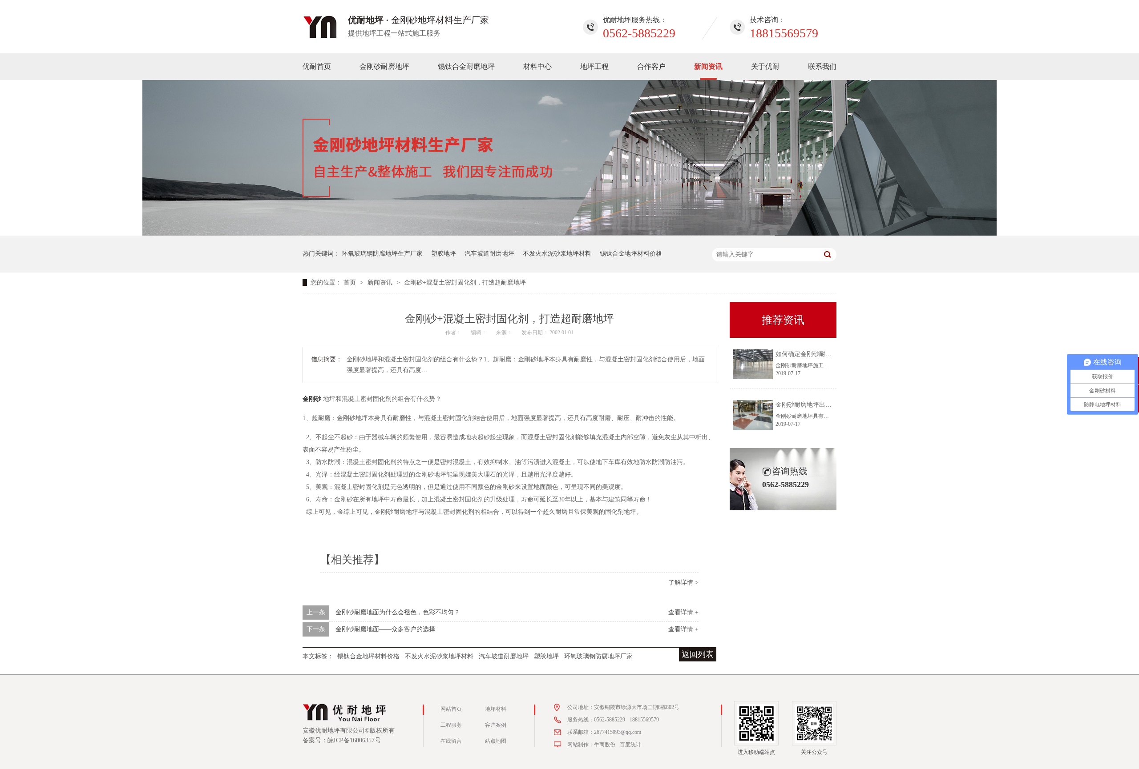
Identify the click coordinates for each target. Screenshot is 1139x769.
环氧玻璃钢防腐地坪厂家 (598, 656)
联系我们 (822, 66)
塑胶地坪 (443, 253)
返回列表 (698, 654)
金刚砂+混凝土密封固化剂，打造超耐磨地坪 (465, 282)
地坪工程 (594, 66)
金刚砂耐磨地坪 (384, 66)
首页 (350, 282)
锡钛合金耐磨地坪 (466, 66)
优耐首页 (317, 66)
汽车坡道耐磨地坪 (489, 253)
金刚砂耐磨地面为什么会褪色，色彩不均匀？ (397, 612)
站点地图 (495, 741)
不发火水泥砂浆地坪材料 (557, 253)
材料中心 (537, 66)
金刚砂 (312, 398)
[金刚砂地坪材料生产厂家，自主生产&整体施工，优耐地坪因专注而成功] (569, 233)
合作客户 (651, 66)
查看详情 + (683, 612)
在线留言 (451, 741)
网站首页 (451, 709)
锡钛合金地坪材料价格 (631, 253)
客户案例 (495, 725)
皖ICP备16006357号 (354, 740)
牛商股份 (604, 744)
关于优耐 (765, 66)
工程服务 (451, 725)
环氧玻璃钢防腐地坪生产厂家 (382, 253)
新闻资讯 (708, 66)
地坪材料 (495, 709)
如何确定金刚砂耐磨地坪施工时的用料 (828, 354)
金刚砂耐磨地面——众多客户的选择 (385, 629)
